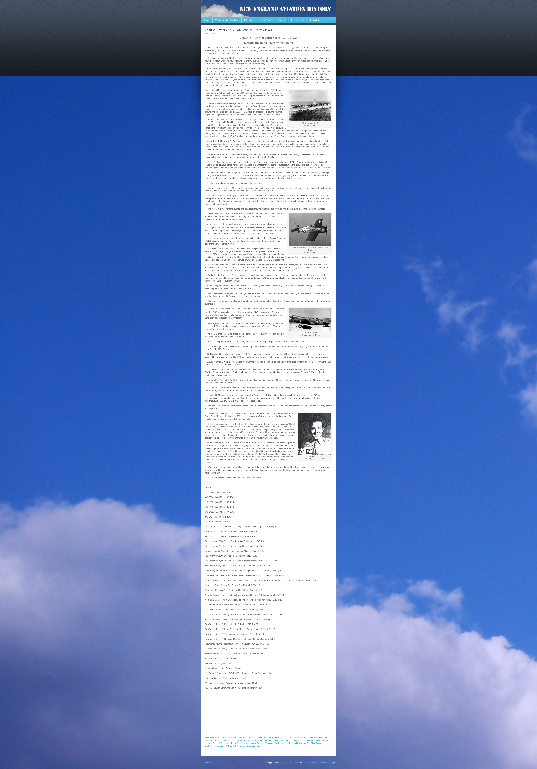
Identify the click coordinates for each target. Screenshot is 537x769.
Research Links (297, 20)
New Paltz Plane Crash (312, 743)
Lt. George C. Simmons (219, 743)
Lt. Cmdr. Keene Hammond (310, 740)
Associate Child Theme (289, 763)
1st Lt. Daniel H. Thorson (247, 738)
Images (281, 20)
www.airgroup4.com (222, 663)
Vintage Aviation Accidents (226, 20)
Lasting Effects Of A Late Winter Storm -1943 (238, 30)
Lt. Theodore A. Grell (271, 743)
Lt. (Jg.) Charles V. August (239, 740)
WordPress (324, 763)
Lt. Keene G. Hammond (238, 743)
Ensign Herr (308, 738)
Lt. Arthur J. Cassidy (291, 740)
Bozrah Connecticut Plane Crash (290, 738)
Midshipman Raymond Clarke (291, 743)
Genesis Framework (310, 763)
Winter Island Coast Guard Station (249, 746)
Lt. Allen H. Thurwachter (274, 740)
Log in (333, 763)
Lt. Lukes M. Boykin (255, 743)
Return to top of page (209, 763)
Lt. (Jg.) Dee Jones (257, 740)
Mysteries (248, 20)
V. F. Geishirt (231, 746)
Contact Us (315, 20)
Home (206, 20)
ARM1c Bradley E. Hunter (267, 738)
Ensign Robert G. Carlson (219, 740)
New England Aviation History (268, 8)
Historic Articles (265, 20)
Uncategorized (220, 738)
